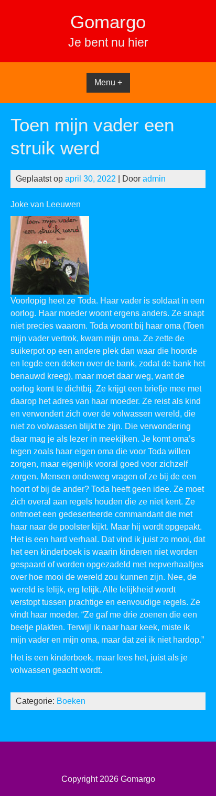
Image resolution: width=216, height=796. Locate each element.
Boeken (71, 701)
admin (154, 178)
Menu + (108, 82)
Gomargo (108, 22)
